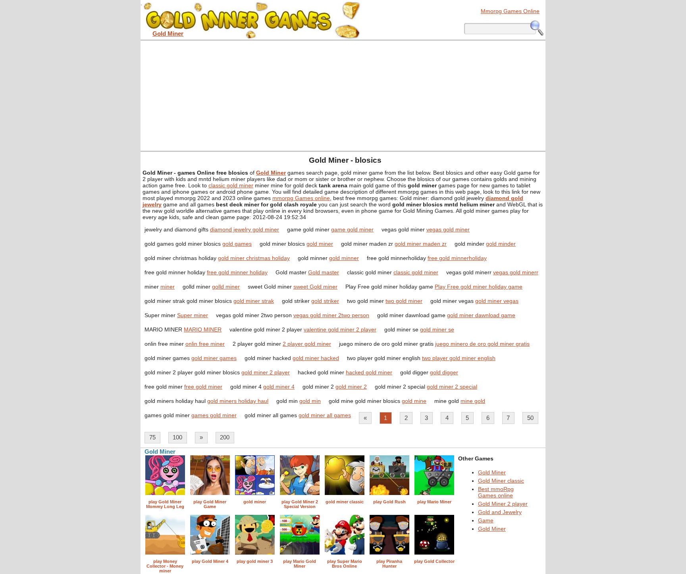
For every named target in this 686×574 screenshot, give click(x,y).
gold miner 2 (351, 386)
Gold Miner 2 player (503, 504)
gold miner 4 (279, 386)
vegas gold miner (448, 229)
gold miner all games (325, 415)
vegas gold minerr (515, 272)
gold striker (325, 301)
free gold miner (203, 386)
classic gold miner (230, 185)
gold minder (501, 244)
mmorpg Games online (301, 198)
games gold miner (214, 415)
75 (152, 437)
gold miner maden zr (421, 244)
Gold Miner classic (501, 481)
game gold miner (352, 229)
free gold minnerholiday (457, 258)
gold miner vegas (496, 301)
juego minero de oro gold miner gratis (482, 344)
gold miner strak (253, 301)
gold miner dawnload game (481, 315)
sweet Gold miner (315, 286)
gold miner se (437, 329)
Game (485, 520)
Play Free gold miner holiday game (478, 286)
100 (177, 437)
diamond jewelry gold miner (244, 229)
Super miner (192, 315)
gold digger (444, 372)
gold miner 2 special (452, 386)
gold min (310, 401)
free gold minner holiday (237, 272)
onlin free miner (205, 344)
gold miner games (214, 358)
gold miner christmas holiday (254, 258)
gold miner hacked (316, 358)
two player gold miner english (458, 358)
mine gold (473, 401)
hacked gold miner (369, 372)
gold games (237, 244)
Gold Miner (492, 472)
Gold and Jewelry (500, 512)
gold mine (414, 401)
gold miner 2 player (265, 372)
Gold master (323, 272)
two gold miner (403, 301)
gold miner (319, 244)
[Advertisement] (343, 95)
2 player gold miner (307, 344)
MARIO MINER (203, 329)
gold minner (344, 258)
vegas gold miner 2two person (331, 315)
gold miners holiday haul (237, 401)
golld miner (226, 286)
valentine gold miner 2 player (340, 329)
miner (167, 286)
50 (530, 417)
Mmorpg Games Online (510, 11)
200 (224, 437)
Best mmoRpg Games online (496, 492)
